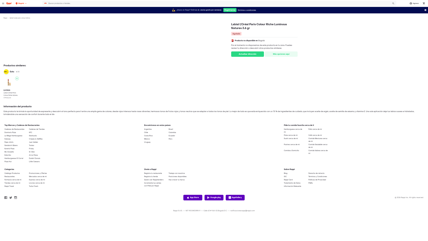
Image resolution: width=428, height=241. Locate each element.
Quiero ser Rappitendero (154, 180)
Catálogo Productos (12, 173)
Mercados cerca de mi (38, 177)
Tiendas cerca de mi (12, 183)
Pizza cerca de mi (291, 135)
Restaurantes (9, 177)
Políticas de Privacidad (317, 180)
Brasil (171, 129)
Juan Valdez (33, 142)
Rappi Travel (9, 186)
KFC (30, 132)
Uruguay (147, 142)
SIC (285, 177)
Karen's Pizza (9, 149)
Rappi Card (288, 180)
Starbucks (33, 136)
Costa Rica (148, 136)
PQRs (310, 183)
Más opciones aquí (281, 54)
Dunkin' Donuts (34, 158)
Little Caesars (34, 162)
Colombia (172, 132)
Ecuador (172, 136)
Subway (7, 139)
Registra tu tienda (151, 177)
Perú (170, 139)
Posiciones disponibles (178, 177)
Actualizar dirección (247, 54)
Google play (215, 197)
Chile (146, 132)
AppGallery (237, 197)
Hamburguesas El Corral (13, 158)
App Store (194, 197)
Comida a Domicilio (291, 151)
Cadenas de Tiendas (37, 129)
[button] (21, 3)
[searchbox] (218, 3)
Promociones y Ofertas (38, 173)
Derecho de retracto (316, 173)
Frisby (31, 149)
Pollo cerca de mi (315, 129)
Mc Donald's (9, 152)
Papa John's (8, 142)
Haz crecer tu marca (177, 180)
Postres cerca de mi (292, 144)
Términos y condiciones (247, 10)
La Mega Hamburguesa (13, 136)
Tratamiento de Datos (292, 183)
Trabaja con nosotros (177, 173)
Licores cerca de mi (37, 183)
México (147, 139)
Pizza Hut (7, 162)
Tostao (31, 145)
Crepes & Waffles (36, 139)
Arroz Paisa (33, 155)
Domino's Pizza (10, 132)
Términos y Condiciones (317, 177)
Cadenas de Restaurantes (14, 129)
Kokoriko (7, 155)
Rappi (5, 18)
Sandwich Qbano (11, 145)
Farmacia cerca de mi (12, 180)
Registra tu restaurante (153, 173)
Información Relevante (292, 186)
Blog (285, 173)
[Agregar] (17, 78)
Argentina (148, 129)
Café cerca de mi (315, 135)
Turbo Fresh (33, 186)
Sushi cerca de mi (291, 138)
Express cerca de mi (37, 180)
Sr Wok (32, 152)
